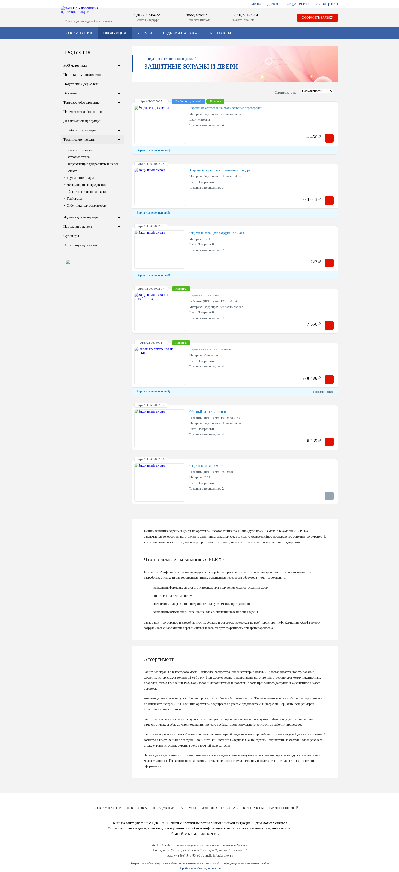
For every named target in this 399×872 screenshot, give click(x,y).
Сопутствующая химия (80, 245)
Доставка (273, 4)
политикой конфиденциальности (227, 863)
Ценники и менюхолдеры (82, 74)
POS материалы (75, 65)
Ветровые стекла (78, 157)
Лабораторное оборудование (86, 185)
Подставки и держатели (81, 84)
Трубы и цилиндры (80, 178)
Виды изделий (284, 808)
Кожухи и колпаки (80, 150)
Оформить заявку (317, 17)
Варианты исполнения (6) (153, 150)
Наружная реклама (77, 226)
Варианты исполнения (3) (153, 212)
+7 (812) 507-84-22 (145, 15)
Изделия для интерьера (80, 217)
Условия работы (327, 4)
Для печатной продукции (82, 121)
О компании (79, 33)
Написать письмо (198, 20)
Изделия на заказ (181, 33)
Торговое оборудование (81, 102)
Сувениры (71, 236)
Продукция (114, 33)
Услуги (144, 33)
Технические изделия (79, 139)
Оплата (256, 4)
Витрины (70, 93)
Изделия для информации (82, 111)
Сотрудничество (298, 4)
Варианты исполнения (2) (153, 391)
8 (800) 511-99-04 (245, 15)
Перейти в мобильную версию (199, 868)
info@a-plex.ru (197, 15)
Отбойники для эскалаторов (86, 205)
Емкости (73, 171)
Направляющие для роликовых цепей (93, 164)
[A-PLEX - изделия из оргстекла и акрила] (82, 10)
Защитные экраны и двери (87, 191)
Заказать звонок (243, 20)
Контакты (220, 33)
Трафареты (74, 198)
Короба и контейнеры (79, 130)
